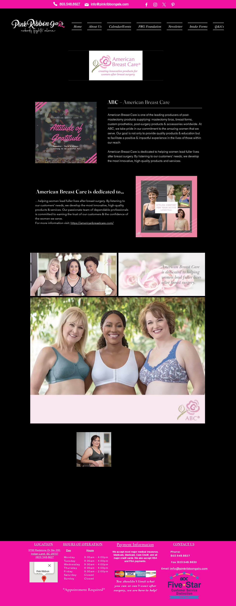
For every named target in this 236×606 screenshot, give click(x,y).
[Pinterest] (173, 4)
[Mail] (86, 4)
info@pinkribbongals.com (110, 4)
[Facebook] (146, 4)
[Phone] (55, 3)
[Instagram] (155, 4)
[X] (164, 4)
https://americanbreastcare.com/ (92, 223)
